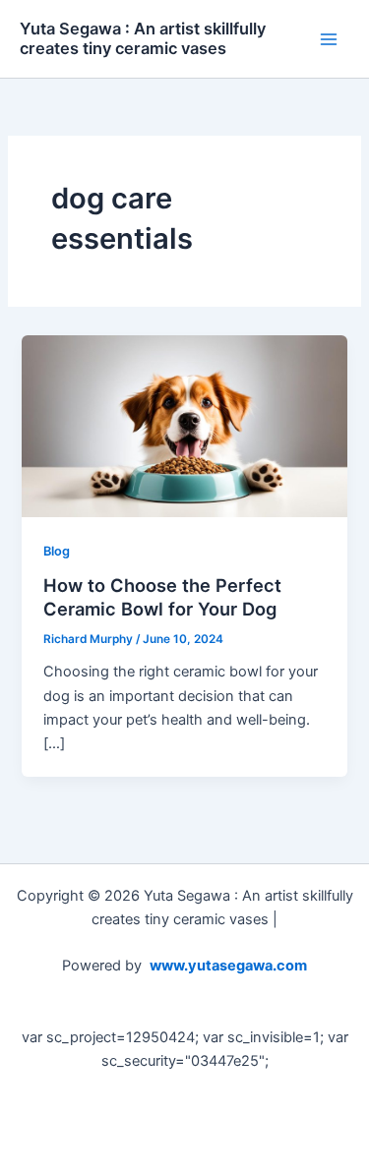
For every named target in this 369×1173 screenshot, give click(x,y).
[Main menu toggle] (328, 39)
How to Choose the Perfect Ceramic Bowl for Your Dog (162, 596)
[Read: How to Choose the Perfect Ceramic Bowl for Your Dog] (184, 426)
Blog (56, 551)
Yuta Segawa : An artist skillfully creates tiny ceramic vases (143, 38)
